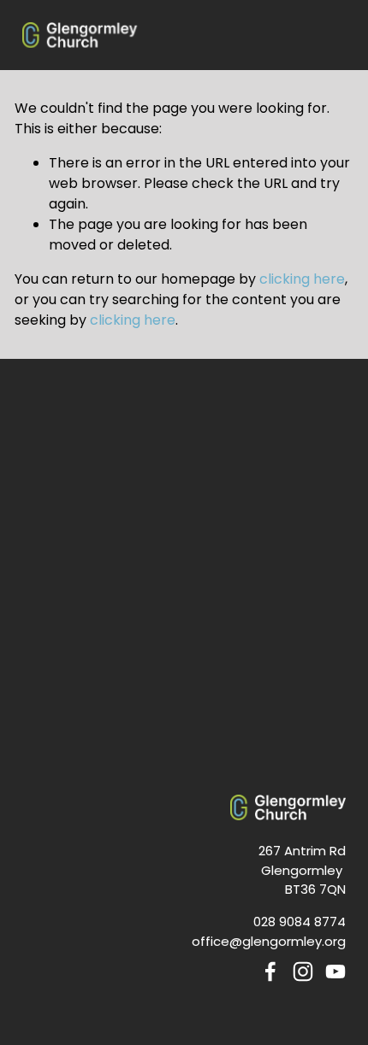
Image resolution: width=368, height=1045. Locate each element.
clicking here (302, 279)
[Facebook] (270, 971)
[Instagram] (303, 971)
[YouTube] (335, 971)
